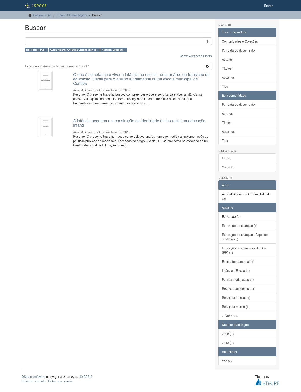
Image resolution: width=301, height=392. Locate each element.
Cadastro (228, 167)
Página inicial (42, 15)
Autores (227, 59)
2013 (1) (228, 342)
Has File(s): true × (36, 49)
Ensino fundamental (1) (238, 261)
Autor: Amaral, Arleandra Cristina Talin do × (74, 49)
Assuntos (228, 77)
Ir (208, 41)
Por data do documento (238, 50)
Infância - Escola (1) (236, 270)
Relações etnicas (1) (236, 297)
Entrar (226, 158)
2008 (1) (228, 333)
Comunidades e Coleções (240, 41)
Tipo (225, 86)
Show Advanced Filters (196, 56)
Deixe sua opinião (60, 381)
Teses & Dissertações (72, 15)
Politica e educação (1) (238, 279)
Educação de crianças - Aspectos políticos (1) (245, 236)
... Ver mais (230, 315)
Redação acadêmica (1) (238, 288)
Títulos (226, 68)
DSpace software (33, 376)
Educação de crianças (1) (240, 225)
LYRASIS (86, 376)
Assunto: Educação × (113, 49)
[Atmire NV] (267, 381)
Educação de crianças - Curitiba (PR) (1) (244, 250)
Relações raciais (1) (236, 306)
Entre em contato (34, 381)
